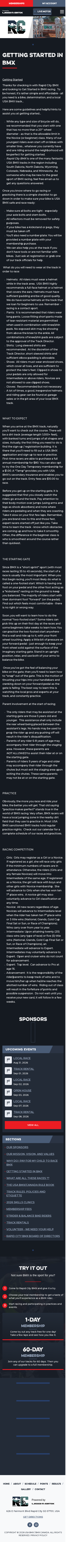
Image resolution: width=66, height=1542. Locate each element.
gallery (27, 1489)
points (45, 1483)
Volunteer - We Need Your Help (30, 1229)
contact (40, 1489)
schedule (31, 1483)
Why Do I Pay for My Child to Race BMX (32, 1162)
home (7, 1483)
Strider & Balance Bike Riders (28, 1215)
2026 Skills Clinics (20, 1202)
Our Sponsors (17, 1147)
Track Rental (23, 1069)
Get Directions (33, 1516)
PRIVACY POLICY (39, 1535)
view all (33, 1125)
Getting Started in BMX (24, 1171)
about (18, 1483)
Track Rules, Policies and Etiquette (25, 1193)
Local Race (22, 1058)
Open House (22, 1090)
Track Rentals (17, 1222)
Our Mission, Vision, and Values (30, 1154)
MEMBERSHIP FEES (19, 1209)
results (57, 1483)
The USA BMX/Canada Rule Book (30, 1185)
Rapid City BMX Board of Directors (33, 1236)
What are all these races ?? (27, 1178)
